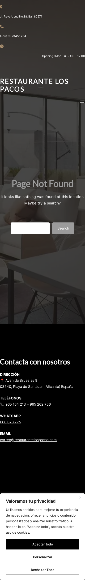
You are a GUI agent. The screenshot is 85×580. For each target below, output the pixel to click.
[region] (42, 536)
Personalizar (42, 557)
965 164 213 (15, 404)
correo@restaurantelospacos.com (28, 440)
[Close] (80, 497)
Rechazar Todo (42, 570)
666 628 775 (10, 422)
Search (63, 228)
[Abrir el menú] (82, 102)
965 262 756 (40, 404)
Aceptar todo (42, 544)
